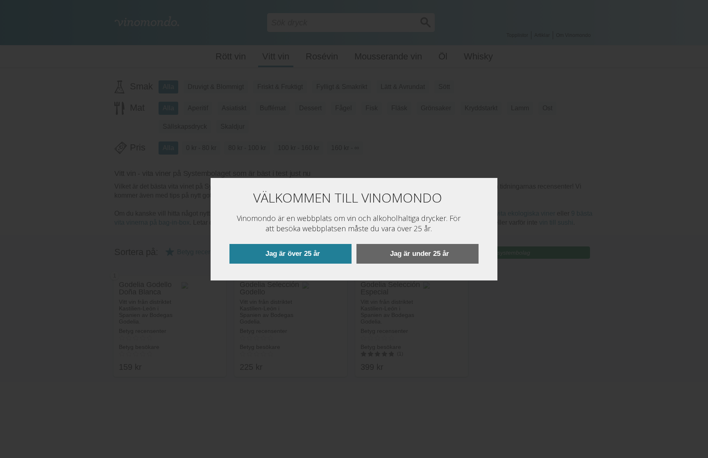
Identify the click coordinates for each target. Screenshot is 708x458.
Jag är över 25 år (293, 253)
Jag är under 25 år (419, 253)
